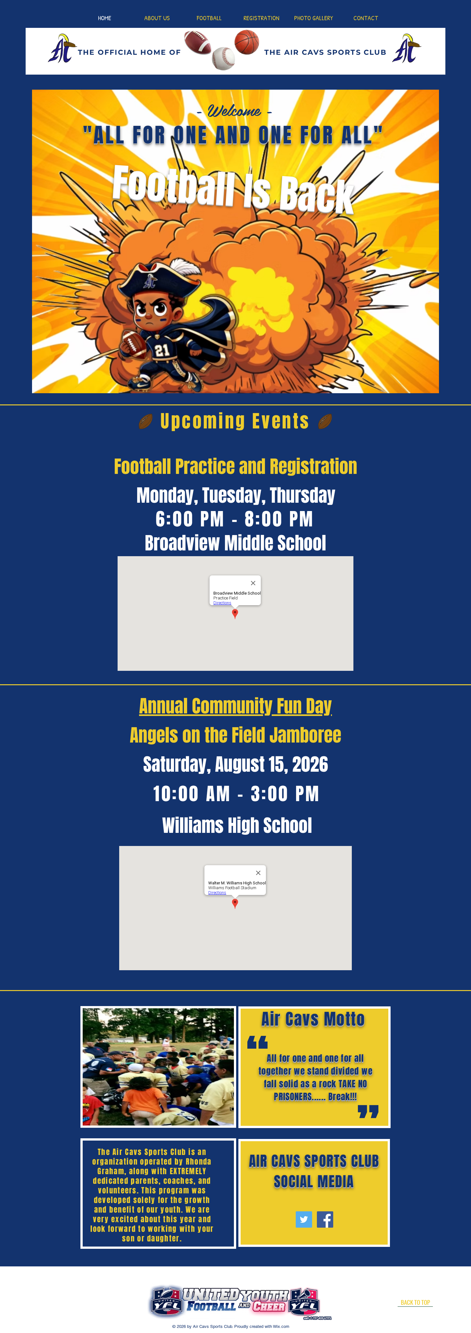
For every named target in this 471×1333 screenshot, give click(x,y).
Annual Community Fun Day (235, 706)
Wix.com (280, 1326)
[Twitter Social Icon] (304, 1219)
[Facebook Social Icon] (325, 1219)
